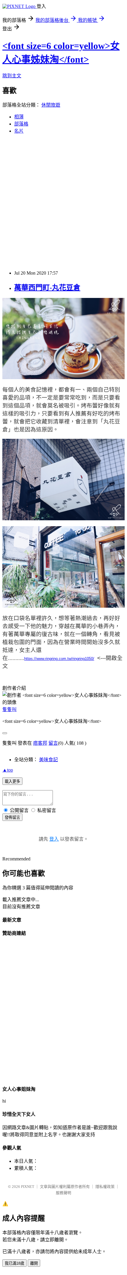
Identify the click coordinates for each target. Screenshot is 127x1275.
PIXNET (27, 1186)
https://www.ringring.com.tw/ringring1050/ (59, 658)
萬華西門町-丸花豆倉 (47, 287)
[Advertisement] (63, 202)
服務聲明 (63, 1193)
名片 (19, 130)
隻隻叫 (9, 709)
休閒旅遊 (50, 104)
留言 (53, 743)
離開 (34, 1263)
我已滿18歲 (14, 1263)
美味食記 (48, 759)
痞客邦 (40, 743)
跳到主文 (11, 75)
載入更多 (12, 781)
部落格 (21, 123)
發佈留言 (12, 817)
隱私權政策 (105, 1186)
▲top (7, 769)
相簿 (19, 116)
